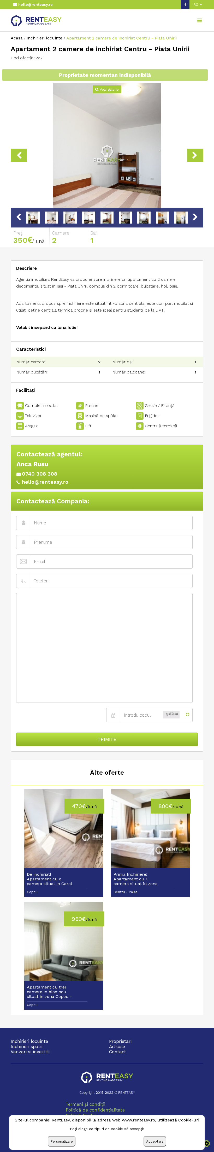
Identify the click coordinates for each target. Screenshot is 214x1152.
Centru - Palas (126, 892)
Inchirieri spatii (26, 1046)
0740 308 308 (39, 474)
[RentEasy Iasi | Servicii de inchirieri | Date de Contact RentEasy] (107, 1078)
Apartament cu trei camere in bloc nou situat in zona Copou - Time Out (49, 992)
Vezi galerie (108, 89)
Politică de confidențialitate (95, 1110)
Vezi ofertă (64, 832)
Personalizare (61, 1141)
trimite (107, 739)
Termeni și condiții (85, 1104)
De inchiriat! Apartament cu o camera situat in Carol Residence (49, 879)
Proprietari (120, 1041)
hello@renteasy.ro (35, 4)
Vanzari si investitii (30, 1051)
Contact (117, 1051)
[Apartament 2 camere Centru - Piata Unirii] (107, 155)
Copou (32, 892)
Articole (117, 1046)
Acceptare (155, 1141)
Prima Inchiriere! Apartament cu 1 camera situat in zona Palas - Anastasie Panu (136, 879)
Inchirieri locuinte (29, 1041)
